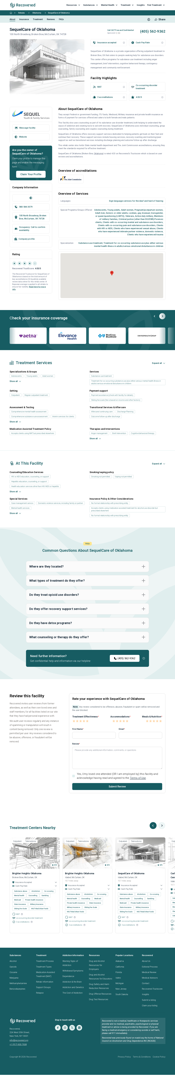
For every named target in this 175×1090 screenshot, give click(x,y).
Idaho (118, 978)
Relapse (40, 993)
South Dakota (122, 994)
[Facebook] (58, 1028)
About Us (146, 961)
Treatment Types (44, 967)
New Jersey (121, 989)
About (12, 19)
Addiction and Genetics (73, 987)
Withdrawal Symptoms (73, 971)
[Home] (11, 13)
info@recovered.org (19, 1040)
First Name (77, 729)
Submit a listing (149, 1000)
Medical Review (149, 972)
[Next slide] (162, 316)
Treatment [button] (125, 5)
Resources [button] (71, 5)
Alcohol (13, 961)
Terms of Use (138, 777)
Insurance (24, 19)
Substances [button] (89, 5)
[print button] (148, 19)
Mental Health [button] (107, 5)
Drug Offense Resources (100, 994)
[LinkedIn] (79, 1028)
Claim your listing (149, 1005)
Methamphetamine (18, 983)
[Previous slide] (155, 316)
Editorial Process (150, 967)
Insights (145, 994)
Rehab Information (44, 982)
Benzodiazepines (17, 989)
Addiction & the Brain (72, 982)
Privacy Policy (124, 1057)
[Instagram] (65, 1028)
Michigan (120, 983)
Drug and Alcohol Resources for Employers (97, 965)
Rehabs (21, 13)
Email (121, 729)
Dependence (68, 976)
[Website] (30, 197)
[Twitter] (72, 1028)
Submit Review (117, 786)
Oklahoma (36, 13)
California (120, 967)
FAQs (61, 19)
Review (75, 744)
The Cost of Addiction (72, 993)
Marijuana (14, 978)
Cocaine (13, 972)
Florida (119, 972)
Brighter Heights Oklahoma (26, 873)
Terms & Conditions (142, 1057)
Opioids (13, 967)
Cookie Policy (159, 1057)
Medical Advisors (150, 978)
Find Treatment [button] (154, 5)
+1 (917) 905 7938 (18, 1044)
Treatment (38, 19)
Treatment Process (45, 961)
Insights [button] (141, 5)
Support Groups (43, 987)
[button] (116, 33)
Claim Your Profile (31, 174)
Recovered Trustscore (152, 989)
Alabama (120, 961)
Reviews (51, 19)
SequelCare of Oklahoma (131, 873)
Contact (145, 983)
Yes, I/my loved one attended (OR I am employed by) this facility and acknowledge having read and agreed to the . (117, 775)
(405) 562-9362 (126, 658)
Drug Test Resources (98, 999)
